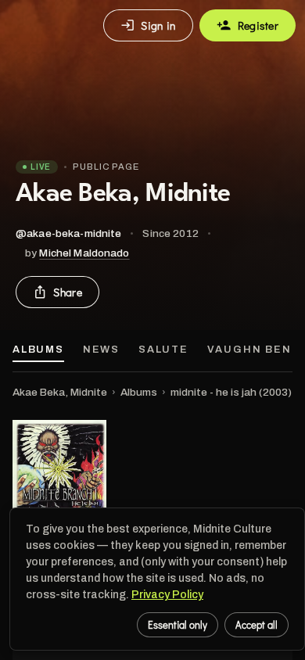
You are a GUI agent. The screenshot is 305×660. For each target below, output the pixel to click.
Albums (38, 349)
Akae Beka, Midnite (60, 392)
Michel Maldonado (84, 253)
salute (163, 349)
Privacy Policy (167, 595)
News (101, 349)
